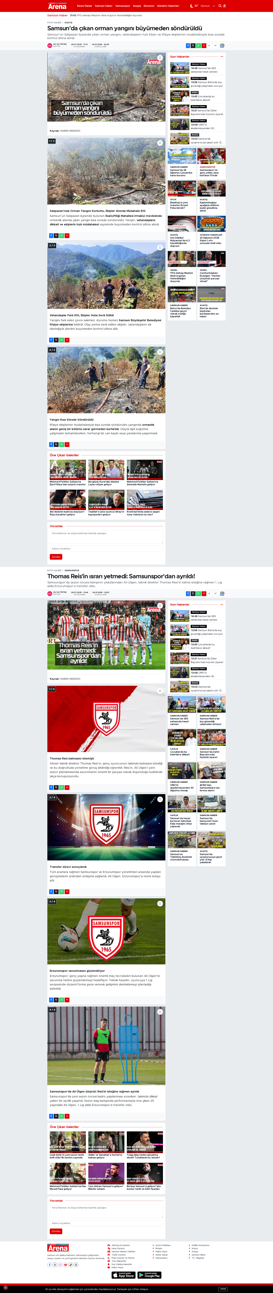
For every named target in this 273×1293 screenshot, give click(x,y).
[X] (55, 1264)
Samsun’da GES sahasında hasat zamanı (204, 70)
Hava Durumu (118, 1248)
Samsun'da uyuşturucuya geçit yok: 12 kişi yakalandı (206, 141)
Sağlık (194, 92)
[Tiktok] (70, 1264)
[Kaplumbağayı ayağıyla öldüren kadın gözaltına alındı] (211, 189)
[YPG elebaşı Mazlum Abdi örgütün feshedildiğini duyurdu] (182, 259)
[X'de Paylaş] (193, 45)
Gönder (56, 557)
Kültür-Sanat (162, 1255)
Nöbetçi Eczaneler (121, 1245)
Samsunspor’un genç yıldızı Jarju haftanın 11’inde (209, 173)
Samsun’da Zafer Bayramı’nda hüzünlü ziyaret (207, 112)
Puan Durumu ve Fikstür (123, 1258)
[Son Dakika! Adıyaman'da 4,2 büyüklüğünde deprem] (182, 224)
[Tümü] (222, 57)
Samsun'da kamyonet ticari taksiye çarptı (209, 821)
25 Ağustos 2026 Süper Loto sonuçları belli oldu (210, 240)
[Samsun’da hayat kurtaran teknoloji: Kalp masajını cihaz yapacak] (182, 804)
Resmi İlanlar (84, 6)
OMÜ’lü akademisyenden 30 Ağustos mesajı (202, 127)
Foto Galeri (54, 23)
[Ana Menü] (224, 6)
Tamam (223, 1289)
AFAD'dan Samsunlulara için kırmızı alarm (210, 788)
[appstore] (124, 1275)
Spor (173, 200)
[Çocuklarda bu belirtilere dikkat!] (182, 737)
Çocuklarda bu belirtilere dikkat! (203, 98)
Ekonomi (149, 6)
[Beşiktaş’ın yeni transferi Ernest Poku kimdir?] (182, 189)
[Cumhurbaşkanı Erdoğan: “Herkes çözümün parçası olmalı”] (211, 259)
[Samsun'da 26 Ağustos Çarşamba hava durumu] (182, 156)
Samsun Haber (103, 6)
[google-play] (149, 1275)
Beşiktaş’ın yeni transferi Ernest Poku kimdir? (179, 205)
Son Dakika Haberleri (122, 1264)
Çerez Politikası (163, 1245)
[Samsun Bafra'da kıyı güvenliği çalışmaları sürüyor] (211, 704)
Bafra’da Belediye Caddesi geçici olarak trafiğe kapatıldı (105, 15)
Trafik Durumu (119, 1255)
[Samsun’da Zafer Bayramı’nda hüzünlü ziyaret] (211, 737)
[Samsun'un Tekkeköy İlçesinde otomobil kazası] (182, 840)
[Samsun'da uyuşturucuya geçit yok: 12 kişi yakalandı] (211, 840)
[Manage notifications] (5, 1287)
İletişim (159, 1248)
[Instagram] (60, 1264)
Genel (174, 270)
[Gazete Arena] (57, 6)
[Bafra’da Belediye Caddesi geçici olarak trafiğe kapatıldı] (182, 294)
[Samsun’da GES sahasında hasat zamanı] (182, 704)
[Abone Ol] (222, 45)
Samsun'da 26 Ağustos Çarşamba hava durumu (181, 173)
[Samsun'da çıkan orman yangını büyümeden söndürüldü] (106, 87)
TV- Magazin (198, 1258)
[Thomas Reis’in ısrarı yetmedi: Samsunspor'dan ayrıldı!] (106, 635)
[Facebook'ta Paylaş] (188, 45)
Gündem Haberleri (168, 6)
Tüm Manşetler (119, 1261)
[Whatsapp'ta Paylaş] (198, 45)
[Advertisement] (34, 64)
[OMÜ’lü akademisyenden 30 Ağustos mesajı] (182, 770)
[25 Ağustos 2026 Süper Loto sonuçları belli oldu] (211, 224)
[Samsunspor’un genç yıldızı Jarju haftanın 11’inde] (211, 156)
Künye (195, 1248)
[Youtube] (65, 1264)
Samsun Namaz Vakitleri (123, 1252)
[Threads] (76, 1264)
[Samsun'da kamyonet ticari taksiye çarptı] (211, 804)
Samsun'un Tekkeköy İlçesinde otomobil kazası (181, 857)
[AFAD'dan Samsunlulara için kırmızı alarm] (211, 770)
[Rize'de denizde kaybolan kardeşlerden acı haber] (211, 294)
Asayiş (137, 6)
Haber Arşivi (117, 1267)
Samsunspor (122, 6)
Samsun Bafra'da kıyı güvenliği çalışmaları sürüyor (207, 84)
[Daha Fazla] (204, 45)
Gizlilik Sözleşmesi (200, 1245)
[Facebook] (49, 1264)
